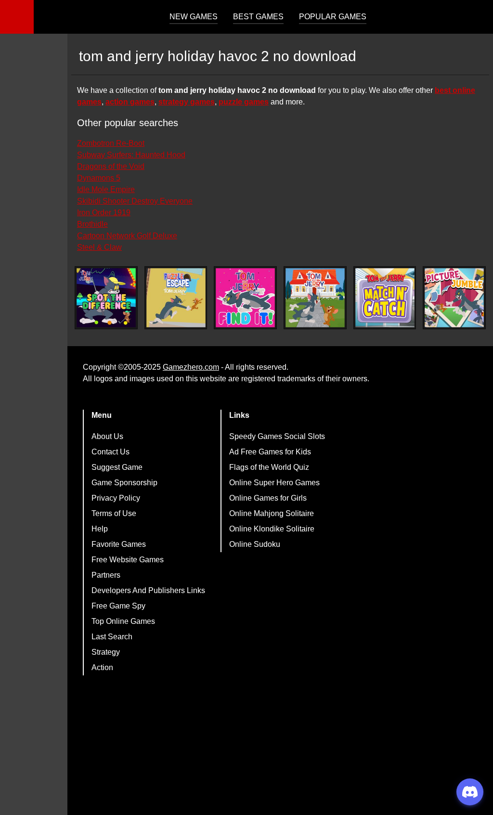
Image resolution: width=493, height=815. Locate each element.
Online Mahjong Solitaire (271, 513)
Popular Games (332, 17)
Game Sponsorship (124, 483)
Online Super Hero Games (274, 483)
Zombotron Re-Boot (110, 143)
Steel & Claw (99, 247)
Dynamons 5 (98, 178)
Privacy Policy (115, 498)
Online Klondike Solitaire (271, 529)
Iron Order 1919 (103, 212)
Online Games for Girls (268, 498)
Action (102, 667)
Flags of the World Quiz (269, 467)
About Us (107, 436)
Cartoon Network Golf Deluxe (127, 236)
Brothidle (92, 224)
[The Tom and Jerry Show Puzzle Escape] (176, 298)
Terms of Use (113, 513)
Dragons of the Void (110, 166)
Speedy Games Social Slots (277, 436)
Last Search (111, 637)
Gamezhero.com (191, 367)
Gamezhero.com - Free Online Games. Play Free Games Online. (94, 17)
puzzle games (244, 102)
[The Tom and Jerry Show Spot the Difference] (106, 298)
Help (99, 529)
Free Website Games (127, 560)
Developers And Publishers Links (148, 590)
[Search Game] (477, 19)
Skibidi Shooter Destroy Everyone (135, 201)
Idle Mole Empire (106, 189)
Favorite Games (118, 544)
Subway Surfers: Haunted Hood (131, 155)
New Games (193, 17)
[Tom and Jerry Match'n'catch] (385, 298)
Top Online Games (123, 621)
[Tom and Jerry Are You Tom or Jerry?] (315, 298)
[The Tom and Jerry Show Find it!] (245, 298)
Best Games (258, 17)
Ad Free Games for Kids (270, 452)
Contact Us (110, 452)
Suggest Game (117, 467)
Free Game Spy (118, 606)
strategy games (186, 102)
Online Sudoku (254, 544)
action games (130, 102)
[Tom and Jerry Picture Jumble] (454, 298)
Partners (105, 575)
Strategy (105, 652)
